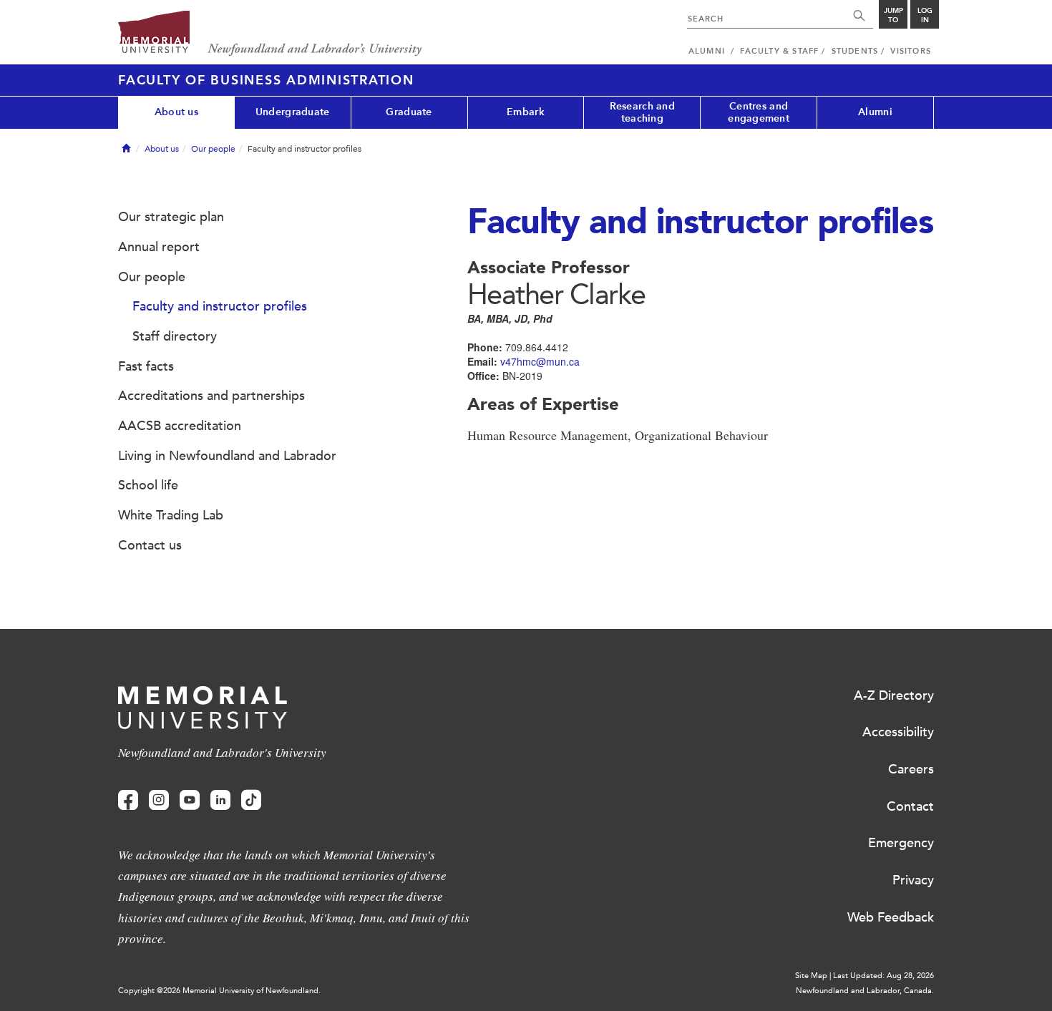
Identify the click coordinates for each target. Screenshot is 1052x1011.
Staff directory (174, 336)
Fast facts (146, 366)
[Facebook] (128, 800)
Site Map (811, 975)
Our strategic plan (171, 217)
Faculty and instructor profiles (219, 306)
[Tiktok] (251, 800)
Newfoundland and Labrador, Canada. (865, 990)
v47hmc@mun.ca (540, 361)
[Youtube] (190, 800)
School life (148, 485)
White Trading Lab (170, 515)
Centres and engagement (758, 112)
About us (176, 112)
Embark (526, 112)
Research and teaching (642, 112)
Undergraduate (292, 112)
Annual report (159, 247)
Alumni (875, 112)
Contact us (150, 545)
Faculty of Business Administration (266, 80)
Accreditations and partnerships (211, 396)
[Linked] (220, 800)
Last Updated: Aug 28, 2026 (883, 975)
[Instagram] (159, 800)
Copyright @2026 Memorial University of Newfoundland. (219, 990)
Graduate (409, 112)
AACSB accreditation (179, 426)
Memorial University (270, 34)
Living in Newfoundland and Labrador (227, 456)
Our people (213, 149)
